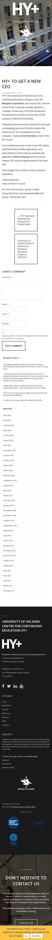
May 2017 (7, 575)
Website (5, 323)
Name (5, 304)
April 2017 (7, 580)
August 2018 (8, 530)
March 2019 (8, 495)
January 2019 (8, 505)
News (4, 721)
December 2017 (9, 550)
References (6, 713)
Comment (7, 277)
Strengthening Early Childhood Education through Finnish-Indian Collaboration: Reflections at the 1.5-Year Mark (25, 366)
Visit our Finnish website (26, 21)
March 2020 (8, 470)
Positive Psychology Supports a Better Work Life (22, 400)
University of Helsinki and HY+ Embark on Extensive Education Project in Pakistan (25, 249)
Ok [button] (26, 936)
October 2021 (8, 455)
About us (5, 717)
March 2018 (8, 540)
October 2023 (8, 435)
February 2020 (9, 475)
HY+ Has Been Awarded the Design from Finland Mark (25, 220)
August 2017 (8, 565)
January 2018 (8, 545)
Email (5, 314)
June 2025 (7, 415)
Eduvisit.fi (5, 760)
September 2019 (10, 480)
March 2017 (8, 585)
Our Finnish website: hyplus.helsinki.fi (16, 672)
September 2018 (10, 525)
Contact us (6, 725)
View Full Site (26, 811)
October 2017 (8, 560)
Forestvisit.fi (6, 764)
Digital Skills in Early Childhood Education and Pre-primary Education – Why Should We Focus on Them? (24, 386)
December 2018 (9, 510)
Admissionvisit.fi (8, 767)
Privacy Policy (7, 676)
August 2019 (8, 485)
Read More (36, 936)
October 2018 (8, 520)
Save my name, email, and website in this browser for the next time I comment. (25, 337)
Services (5, 709)
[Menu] (48, 4)
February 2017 (9, 591)
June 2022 (7, 445)
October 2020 (8, 460)
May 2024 (7, 430)
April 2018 (7, 535)
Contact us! (26, 923)
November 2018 (9, 515)
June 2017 (7, 570)
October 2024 (8, 425)
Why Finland (6, 705)
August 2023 (8, 440)
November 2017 (9, 555)
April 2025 (7, 420)
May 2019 (7, 490)
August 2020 (8, 465)
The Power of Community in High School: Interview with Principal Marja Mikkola (25, 394)
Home (4, 702)
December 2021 (9, 450)
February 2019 (9, 500)
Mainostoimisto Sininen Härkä (24, 807)
